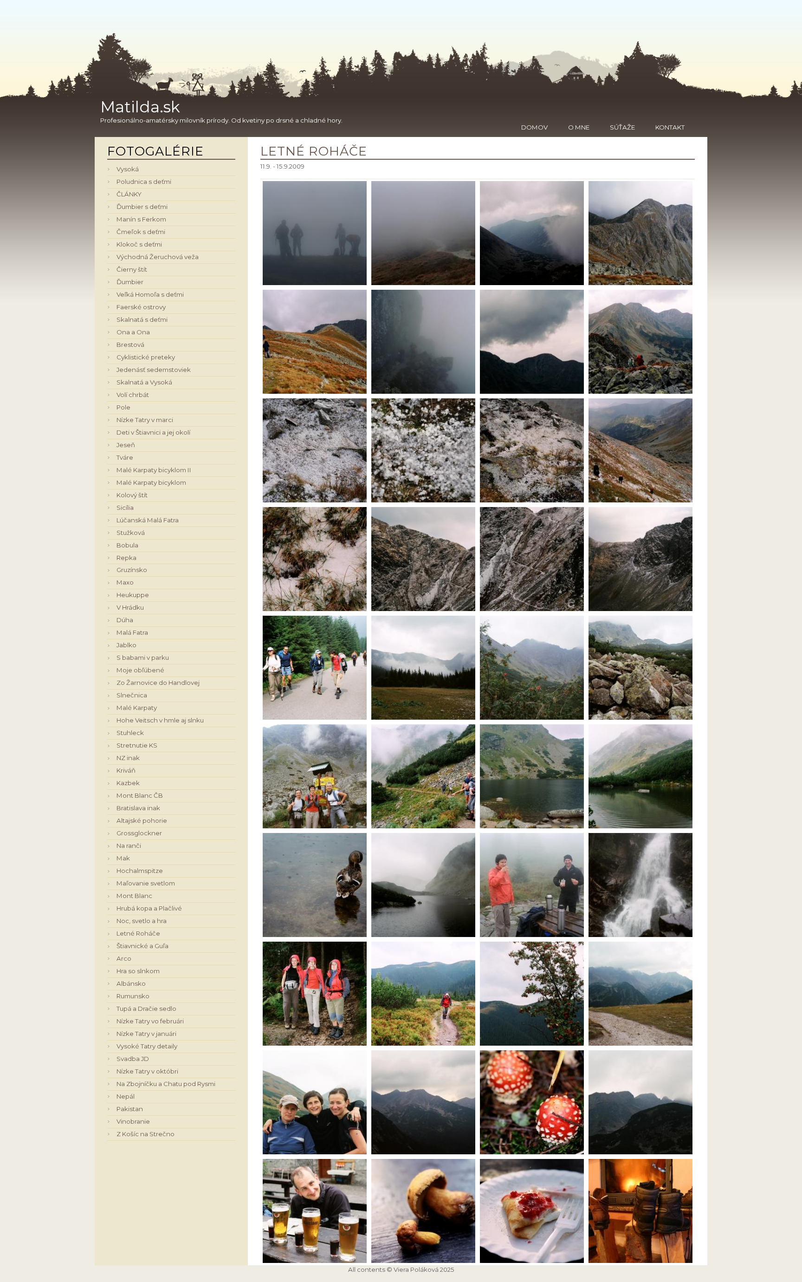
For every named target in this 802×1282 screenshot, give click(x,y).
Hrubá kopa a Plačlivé (149, 908)
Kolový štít (132, 495)
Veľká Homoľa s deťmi (150, 294)
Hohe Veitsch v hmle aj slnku (160, 720)
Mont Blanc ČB (139, 795)
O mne (578, 127)
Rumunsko (132, 996)
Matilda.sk (140, 107)
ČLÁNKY (129, 194)
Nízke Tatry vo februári (150, 1021)
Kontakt (670, 127)
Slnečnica (131, 695)
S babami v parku (142, 657)
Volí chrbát (132, 394)
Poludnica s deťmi (143, 181)
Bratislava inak (138, 808)
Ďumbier (129, 282)
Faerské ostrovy (141, 307)
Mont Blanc (134, 895)
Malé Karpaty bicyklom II (153, 470)
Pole (123, 407)
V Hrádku (130, 607)
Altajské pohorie (141, 820)
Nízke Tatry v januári (146, 1033)
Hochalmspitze (139, 870)
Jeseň (125, 445)
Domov (534, 127)
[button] (315, 232)
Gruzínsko (131, 569)
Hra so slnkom (138, 971)
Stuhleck (130, 732)
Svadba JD (132, 1058)
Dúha (124, 620)
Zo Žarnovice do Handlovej (158, 682)
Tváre (124, 457)
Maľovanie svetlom (145, 883)
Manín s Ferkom (141, 219)
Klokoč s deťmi (139, 244)
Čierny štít (131, 269)
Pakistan (129, 1109)
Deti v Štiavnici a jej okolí (153, 432)
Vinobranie (133, 1121)
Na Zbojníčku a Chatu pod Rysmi (165, 1083)
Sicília (125, 507)
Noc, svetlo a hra (141, 920)
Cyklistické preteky (145, 357)
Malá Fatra (132, 632)
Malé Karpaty (136, 707)
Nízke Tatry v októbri (147, 1071)
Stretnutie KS (136, 745)
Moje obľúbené (140, 670)
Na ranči (128, 845)
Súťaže (622, 127)
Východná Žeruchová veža (157, 256)
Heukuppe (132, 595)
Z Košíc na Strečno (145, 1134)
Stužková (130, 532)
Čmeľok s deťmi (140, 231)
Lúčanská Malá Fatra (147, 520)
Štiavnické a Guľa (142, 946)
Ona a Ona (133, 332)
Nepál (125, 1096)
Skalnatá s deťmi (142, 319)
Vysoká (127, 169)
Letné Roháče (138, 933)
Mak (123, 858)
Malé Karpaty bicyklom (151, 482)
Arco (123, 958)
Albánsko (131, 983)
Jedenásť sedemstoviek (153, 369)
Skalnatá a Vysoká (144, 382)
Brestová (130, 344)
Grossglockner (139, 833)
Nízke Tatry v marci (144, 419)
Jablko (126, 645)
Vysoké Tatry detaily (146, 1046)
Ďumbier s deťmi (142, 206)
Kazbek (128, 783)
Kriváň (126, 770)
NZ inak (128, 757)
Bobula (127, 545)
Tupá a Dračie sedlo (146, 1008)
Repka (126, 557)
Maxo (125, 582)
